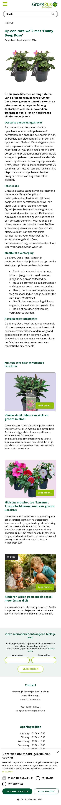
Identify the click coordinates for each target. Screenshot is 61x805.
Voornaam (17, 655)
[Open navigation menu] (5, 4)
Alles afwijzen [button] (46, 791)
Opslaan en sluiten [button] (17, 791)
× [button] (57, 752)
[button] (30, 799)
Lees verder (7, 771)
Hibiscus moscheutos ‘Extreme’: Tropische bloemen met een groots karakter (29, 506)
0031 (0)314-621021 (30, 706)
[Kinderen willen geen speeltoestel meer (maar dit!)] (30, 573)
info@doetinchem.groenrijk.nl (30, 710)
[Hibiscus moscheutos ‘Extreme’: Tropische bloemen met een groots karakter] (30, 479)
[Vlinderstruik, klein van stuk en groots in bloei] (30, 392)
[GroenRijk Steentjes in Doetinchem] (45, 5)
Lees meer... (45, 405)
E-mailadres (44, 655)
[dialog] (30, 777)
